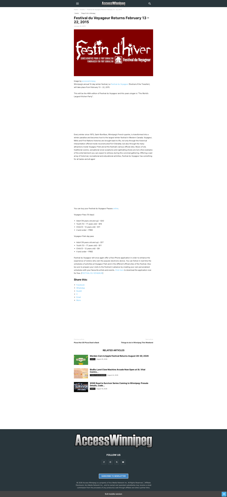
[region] (113, 116)
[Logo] (113, 448)
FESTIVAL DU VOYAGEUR (92, 273)
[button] (77, 3)
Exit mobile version (113, 494)
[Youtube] (123, 462)
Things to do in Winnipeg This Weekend (137, 343)
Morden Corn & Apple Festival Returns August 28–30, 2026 (119, 356)
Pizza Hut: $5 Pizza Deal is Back (86, 343)
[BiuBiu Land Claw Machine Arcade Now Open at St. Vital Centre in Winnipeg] (81, 373)
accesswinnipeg (88, 81)
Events (82, 9)
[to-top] (224, 493)
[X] (116, 462)
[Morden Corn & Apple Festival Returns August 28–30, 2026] (81, 360)
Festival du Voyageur (119, 84)
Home (76, 9)
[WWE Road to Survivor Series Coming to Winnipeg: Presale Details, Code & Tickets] (81, 387)
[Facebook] (104, 462)
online (115, 208)
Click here (119, 270)
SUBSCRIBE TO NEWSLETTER (113, 476)
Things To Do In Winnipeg (88, 13)
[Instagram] (110, 462)
